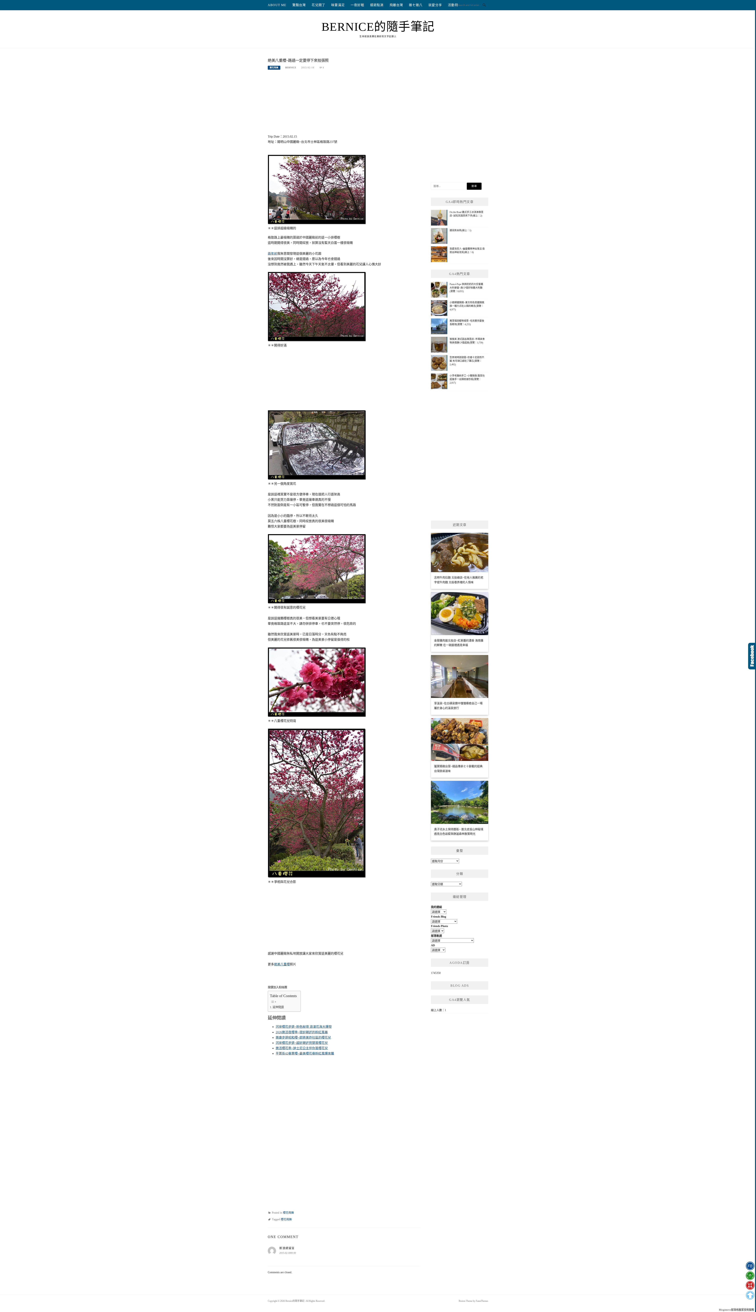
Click (752, 656)
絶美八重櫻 (282, 964)
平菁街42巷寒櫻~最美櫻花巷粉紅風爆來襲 (305, 1053)
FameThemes (482, 1301)
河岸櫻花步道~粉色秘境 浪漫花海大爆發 (304, 1026)
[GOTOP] (750, 1295)
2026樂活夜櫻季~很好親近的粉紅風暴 (302, 1032)
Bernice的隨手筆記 (378, 26)
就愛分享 (435, 5)
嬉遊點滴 (377, 5)
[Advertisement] (344, 104)
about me (277, 5)
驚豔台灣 (299, 5)
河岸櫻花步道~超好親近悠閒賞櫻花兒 (302, 1043)
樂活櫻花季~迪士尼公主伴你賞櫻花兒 (302, 1048)
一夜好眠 (357, 5)
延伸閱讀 (278, 1007)
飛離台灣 (396, 5)
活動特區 (454, 5)
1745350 (436, 973)
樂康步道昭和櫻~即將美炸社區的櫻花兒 (303, 1037)
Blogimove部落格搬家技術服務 (736, 1309)
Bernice (290, 67)
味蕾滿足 (338, 5)
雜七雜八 (415, 5)
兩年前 (272, 253)
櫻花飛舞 (274, 68)
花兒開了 (318, 5)
